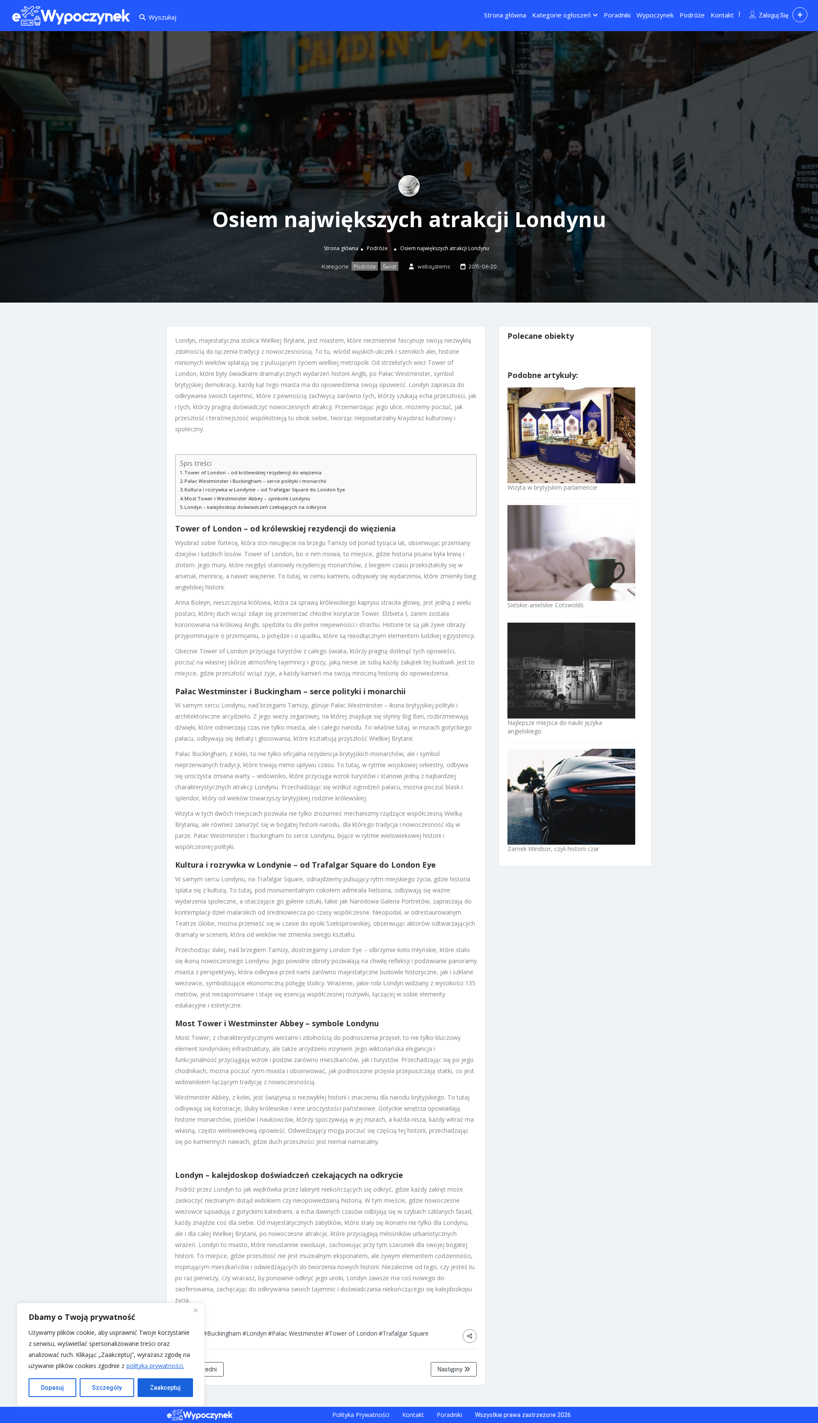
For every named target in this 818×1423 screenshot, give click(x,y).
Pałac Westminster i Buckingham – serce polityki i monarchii (255, 481)
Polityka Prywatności (360, 1415)
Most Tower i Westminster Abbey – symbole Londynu (247, 498)
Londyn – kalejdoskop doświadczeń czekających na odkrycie (255, 507)
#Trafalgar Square (404, 1333)
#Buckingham (222, 1333)
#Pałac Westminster (296, 1333)
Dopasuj (52, 1387)
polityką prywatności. (155, 1366)
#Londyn (254, 1333)
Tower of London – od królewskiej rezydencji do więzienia (253, 472)
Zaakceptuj (165, 1387)
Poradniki (617, 15)
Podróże (692, 15)
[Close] (195, 1310)
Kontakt (722, 15)
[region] (110, 1354)
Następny (451, 1369)
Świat (389, 266)
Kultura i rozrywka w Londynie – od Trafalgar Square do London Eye (264, 489)
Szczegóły (107, 1387)
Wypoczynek (655, 15)
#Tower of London (351, 1333)
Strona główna (505, 15)
